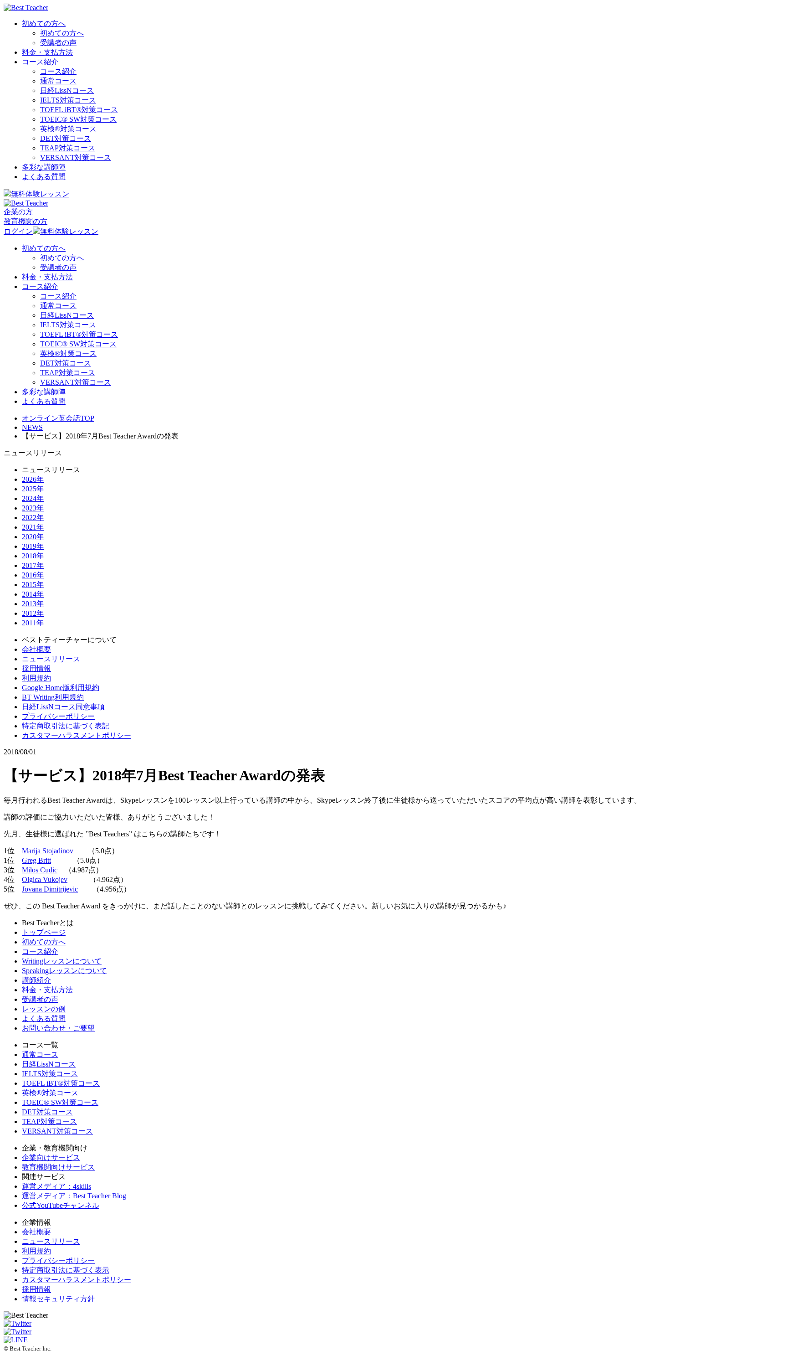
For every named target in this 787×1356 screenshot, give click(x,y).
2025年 (33, 489)
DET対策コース (65, 138)
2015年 (33, 584)
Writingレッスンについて (62, 961)
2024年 (33, 498)
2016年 (33, 575)
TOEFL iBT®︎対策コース (79, 109)
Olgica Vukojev (44, 879)
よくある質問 (44, 176)
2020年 (33, 537)
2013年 (33, 604)
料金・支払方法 (47, 52)
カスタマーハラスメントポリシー (76, 735)
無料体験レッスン (40, 194)
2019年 (33, 546)
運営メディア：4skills (56, 1186)
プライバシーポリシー (58, 716)
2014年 (33, 594)
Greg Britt (36, 860)
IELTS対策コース (68, 100)
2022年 (33, 517)
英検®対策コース (50, 1093)
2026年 (33, 479)
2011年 (33, 623)
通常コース (58, 81)
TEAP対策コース (67, 148)
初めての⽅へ (44, 942)
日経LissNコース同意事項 (63, 707)
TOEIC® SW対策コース (78, 119)
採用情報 (36, 668)
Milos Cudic (39, 870)
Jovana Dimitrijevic (50, 889)
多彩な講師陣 (44, 167)
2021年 (33, 527)
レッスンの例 (44, 1009)
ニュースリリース (51, 659)
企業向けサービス (51, 1157)
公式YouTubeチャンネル (60, 1205)
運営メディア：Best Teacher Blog (74, 1196)
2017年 (33, 565)
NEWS (32, 427)
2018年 (33, 556)
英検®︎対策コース (68, 129)
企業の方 (18, 212)
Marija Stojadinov (47, 851)
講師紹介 (36, 980)
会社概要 (36, 649)
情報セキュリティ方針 (58, 1299)
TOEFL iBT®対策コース (61, 1083)
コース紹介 (40, 62)
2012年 (33, 613)
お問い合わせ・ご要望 (58, 1028)
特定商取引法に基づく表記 (65, 726)
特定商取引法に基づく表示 (65, 1270)
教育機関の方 (25, 221)
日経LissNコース (67, 90)
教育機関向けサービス (58, 1167)
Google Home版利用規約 (60, 687)
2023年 (33, 508)
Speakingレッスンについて (64, 970)
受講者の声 (58, 42)
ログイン (18, 231)
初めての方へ (44, 23)
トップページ (44, 932)
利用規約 (36, 678)
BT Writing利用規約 (53, 697)
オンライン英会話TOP (58, 418)
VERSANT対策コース (75, 157)
